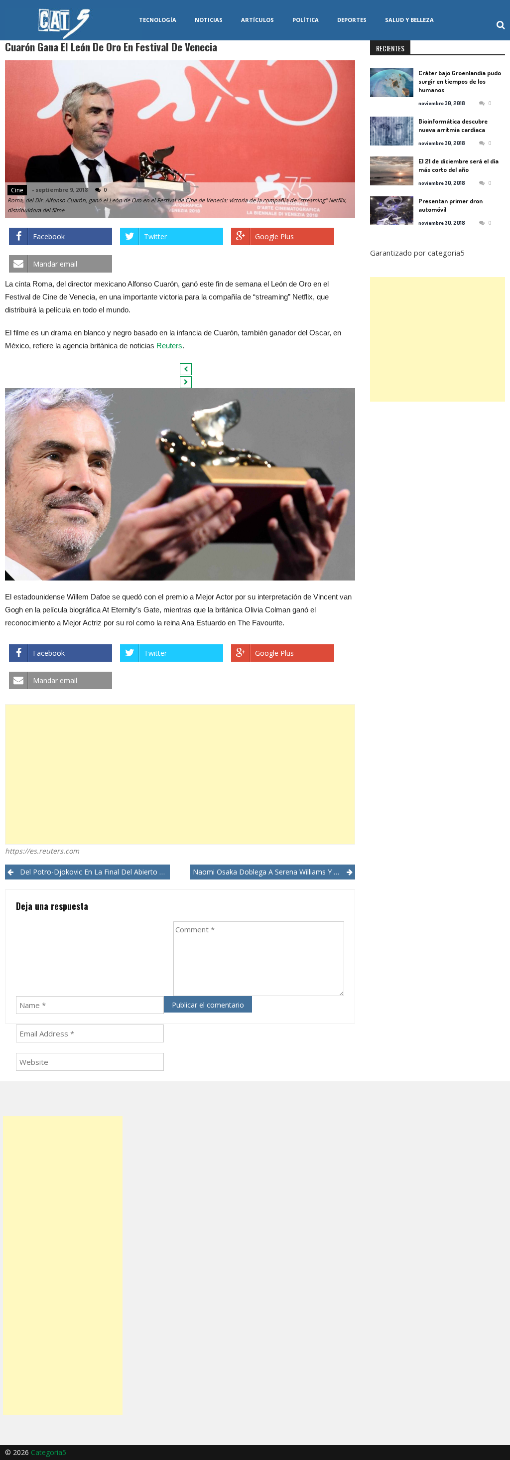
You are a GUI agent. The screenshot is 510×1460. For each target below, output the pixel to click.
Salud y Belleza (409, 19)
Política (305, 19)
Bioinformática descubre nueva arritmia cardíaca (453, 125)
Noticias (209, 19)
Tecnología (157, 19)
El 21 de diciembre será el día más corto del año (458, 165)
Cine (17, 190)
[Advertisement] (179, 774)
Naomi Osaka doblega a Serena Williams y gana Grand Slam (274, 871)
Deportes (352, 19)
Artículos (257, 19)
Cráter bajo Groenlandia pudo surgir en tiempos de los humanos (459, 81)
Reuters (169, 345)
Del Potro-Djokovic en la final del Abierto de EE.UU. (94, 871)
